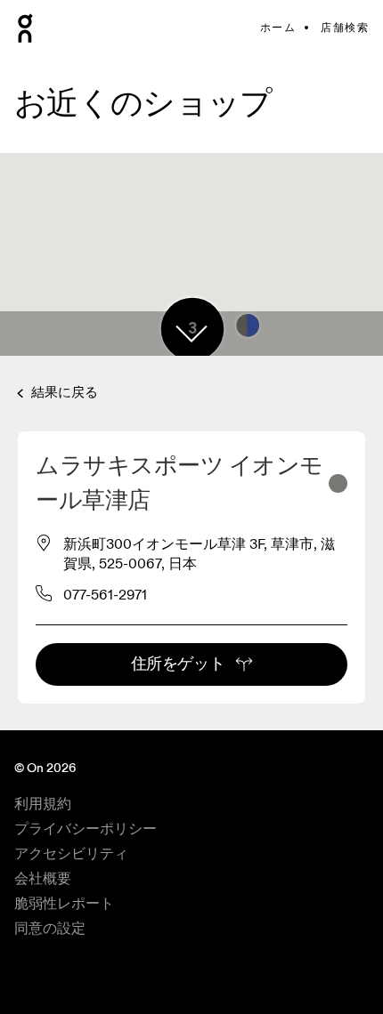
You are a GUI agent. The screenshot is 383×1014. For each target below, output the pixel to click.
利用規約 (42, 804)
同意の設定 (50, 929)
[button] (191, 333)
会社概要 (42, 879)
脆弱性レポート (64, 904)
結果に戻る (63, 392)
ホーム (278, 28)
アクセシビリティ (71, 854)
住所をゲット (178, 664)
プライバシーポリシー (85, 829)
